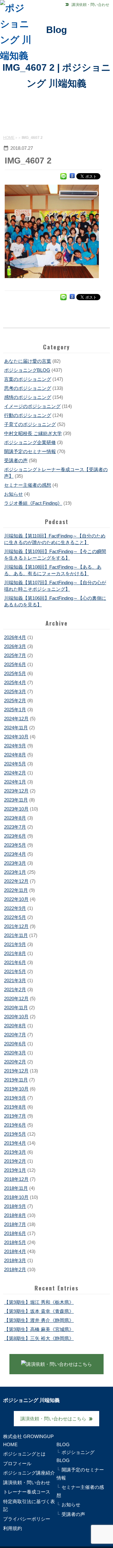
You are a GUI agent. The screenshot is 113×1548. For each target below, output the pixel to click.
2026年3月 (15, 646)
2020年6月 (15, 1043)
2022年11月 (16, 890)
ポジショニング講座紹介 (29, 1472)
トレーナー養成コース (26, 1491)
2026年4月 (15, 637)
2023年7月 (15, 827)
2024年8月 (15, 754)
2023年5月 (15, 845)
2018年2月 (15, 1269)
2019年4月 (15, 1143)
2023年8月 (15, 818)
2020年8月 (15, 1025)
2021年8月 (15, 953)
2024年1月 (15, 781)
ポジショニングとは (24, 1453)
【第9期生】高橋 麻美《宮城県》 (39, 1329)
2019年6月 (15, 1125)
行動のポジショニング (27, 415)
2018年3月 (15, 1260)
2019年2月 (15, 1161)
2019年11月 (16, 1079)
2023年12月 (16, 790)
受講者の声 (16, 460)
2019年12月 (16, 1070)
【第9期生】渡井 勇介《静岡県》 (39, 1320)
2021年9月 (15, 944)
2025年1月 (15, 709)
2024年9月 (15, 745)
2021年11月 (16, 935)
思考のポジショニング (27, 388)
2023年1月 (15, 872)
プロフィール (17, 1463)
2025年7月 (15, 655)
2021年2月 (15, 989)
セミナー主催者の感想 (27, 485)
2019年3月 (15, 1152)
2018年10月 (16, 1197)
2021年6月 (15, 962)
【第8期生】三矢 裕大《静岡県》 (39, 1338)
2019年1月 (15, 1170)
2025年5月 (15, 673)
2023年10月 (16, 809)
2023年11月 (16, 799)
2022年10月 (16, 899)
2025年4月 (15, 682)
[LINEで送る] (63, 175)
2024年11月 (16, 727)
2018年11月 (16, 1188)
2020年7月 (15, 1034)
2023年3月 (15, 863)
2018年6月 (15, 1233)
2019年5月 (15, 1134)
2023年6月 (15, 836)
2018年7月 (15, 1224)
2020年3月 (15, 1052)
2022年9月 (15, 908)
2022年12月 (16, 881)
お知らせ (13, 494)
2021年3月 (15, 980)
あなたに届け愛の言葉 (27, 361)
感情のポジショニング (27, 397)
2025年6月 (15, 664)
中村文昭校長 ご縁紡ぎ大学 (33, 433)
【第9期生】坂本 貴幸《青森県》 (39, 1311)
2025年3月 (15, 691)
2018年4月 (15, 1251)
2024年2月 (15, 772)
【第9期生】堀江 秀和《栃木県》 (39, 1302)
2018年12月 (16, 1179)
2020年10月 (16, 1016)
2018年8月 (15, 1215)
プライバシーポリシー (26, 1519)
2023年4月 (15, 854)
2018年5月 (15, 1242)
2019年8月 (15, 1107)
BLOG (63, 1444)
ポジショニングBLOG (27, 370)
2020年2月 (15, 1061)
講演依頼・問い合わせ (90, 4)
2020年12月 (16, 998)
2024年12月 (16, 718)
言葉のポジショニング (27, 379)
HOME (8, 137)
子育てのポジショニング (30, 424)
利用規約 (12, 1528)
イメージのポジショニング (32, 406)
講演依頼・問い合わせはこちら (53, 1418)
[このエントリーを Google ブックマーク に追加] (72, 175)
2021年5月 (15, 971)
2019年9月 (15, 1098)
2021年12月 (16, 926)
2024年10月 (16, 736)
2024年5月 (15, 763)
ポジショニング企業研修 (30, 442)
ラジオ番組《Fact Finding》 (33, 503)
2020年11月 (16, 1007)
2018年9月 (15, 1206)
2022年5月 (15, 917)
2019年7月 (15, 1116)
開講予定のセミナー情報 (30, 451)
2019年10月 (16, 1088)
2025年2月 (15, 700)
